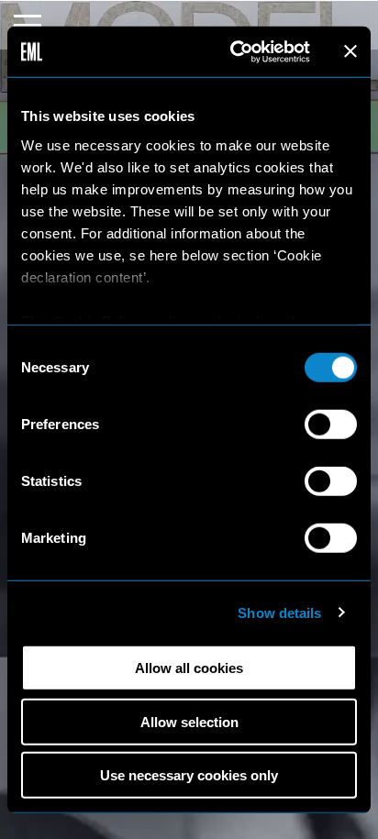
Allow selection (189, 721)
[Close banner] (350, 51)
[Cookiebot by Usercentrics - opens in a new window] (234, 51)
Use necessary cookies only (189, 775)
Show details (279, 612)
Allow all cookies (189, 668)
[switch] (331, 424)
